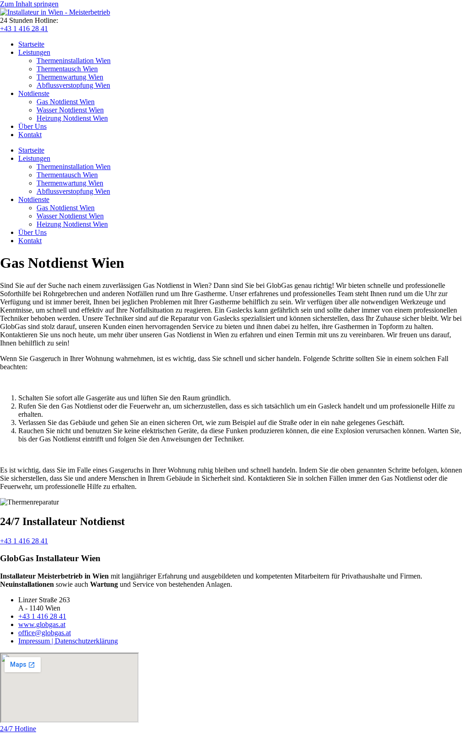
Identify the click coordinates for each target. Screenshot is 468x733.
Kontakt (30, 134)
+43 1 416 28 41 (24, 28)
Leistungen (34, 52)
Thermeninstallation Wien (74, 60)
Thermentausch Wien (67, 69)
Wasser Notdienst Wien (70, 110)
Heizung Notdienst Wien (72, 118)
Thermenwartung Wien (70, 77)
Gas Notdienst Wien (66, 102)
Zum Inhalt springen (29, 4)
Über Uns (32, 126)
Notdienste (33, 93)
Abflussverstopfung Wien (73, 85)
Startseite (31, 44)
